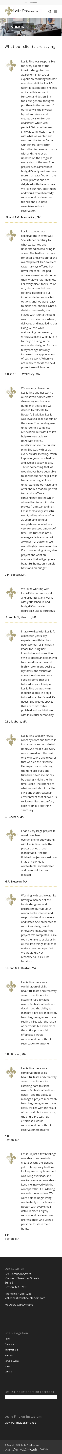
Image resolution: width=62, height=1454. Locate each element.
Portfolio (9, 1355)
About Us (9, 1344)
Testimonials (11, 1349)
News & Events (12, 1360)
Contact (8, 1371)
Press (7, 1366)
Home (8, 1338)
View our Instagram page (20, 1422)
